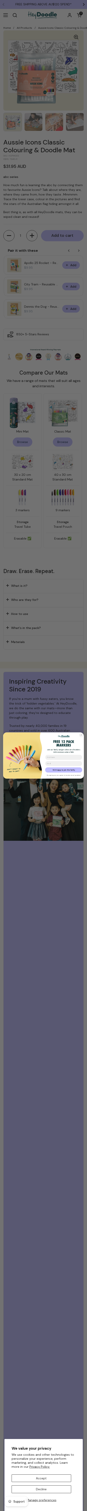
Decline (41, 1489)
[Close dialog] (81, 735)
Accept (41, 1478)
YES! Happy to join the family (63, 770)
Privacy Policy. (39, 1467)
